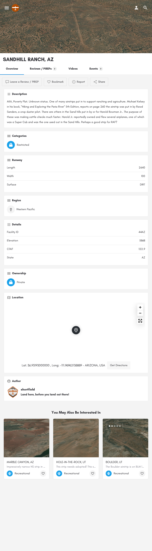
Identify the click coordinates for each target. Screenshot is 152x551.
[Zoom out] (140, 313)
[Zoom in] (140, 307)
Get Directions (118, 365)
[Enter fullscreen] (140, 321)
